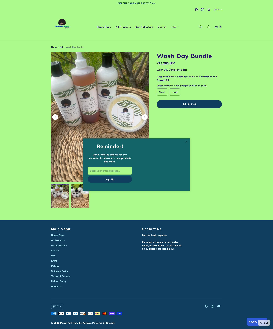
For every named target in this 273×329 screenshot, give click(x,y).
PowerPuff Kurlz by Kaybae (75, 322)
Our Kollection (144, 26)
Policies (55, 265)
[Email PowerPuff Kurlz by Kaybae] (209, 9)
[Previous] (55, 117)
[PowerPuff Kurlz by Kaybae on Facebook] (196, 9)
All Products (123, 26)
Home (54, 47)
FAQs (54, 260)
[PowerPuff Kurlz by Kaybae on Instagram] (202, 9)
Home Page (104, 26)
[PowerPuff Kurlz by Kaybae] (63, 27)
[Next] (145, 117)
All (61, 47)
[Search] (200, 26)
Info (173, 26)
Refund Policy (58, 281)
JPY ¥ (217, 9)
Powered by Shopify (103, 322)
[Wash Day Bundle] (100, 117)
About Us (56, 286)
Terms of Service (60, 276)
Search (162, 26)
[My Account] (208, 26)
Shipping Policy (59, 271)
